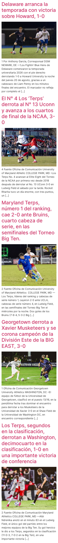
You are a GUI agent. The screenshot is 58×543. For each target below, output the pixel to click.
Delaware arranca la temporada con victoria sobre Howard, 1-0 (29, 10)
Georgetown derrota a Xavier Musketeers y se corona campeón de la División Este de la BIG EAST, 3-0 (29, 334)
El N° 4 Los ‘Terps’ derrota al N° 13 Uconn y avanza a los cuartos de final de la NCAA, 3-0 (28, 110)
